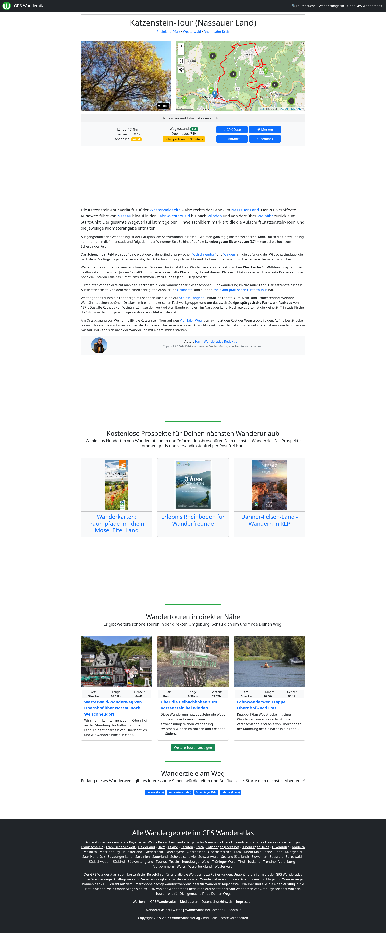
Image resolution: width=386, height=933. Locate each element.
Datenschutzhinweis (217, 901)
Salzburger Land (120, 856)
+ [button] (181, 46)
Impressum (245, 901)
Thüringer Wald (224, 861)
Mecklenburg (110, 852)
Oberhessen (196, 852)
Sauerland (160, 856)
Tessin (174, 861)
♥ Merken (265, 129)
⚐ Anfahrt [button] (232, 139)
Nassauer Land (245, 210)
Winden (214, 216)
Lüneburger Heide (255, 847)
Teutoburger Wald (195, 861)
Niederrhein (154, 852)
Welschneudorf (204, 254)
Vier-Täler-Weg (191, 320)
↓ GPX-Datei (232, 129)
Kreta (200, 847)
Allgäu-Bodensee (98, 842)
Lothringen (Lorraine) (222, 847)
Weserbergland (200, 866)
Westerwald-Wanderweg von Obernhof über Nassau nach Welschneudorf (113, 708)
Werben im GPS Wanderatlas (155, 901)
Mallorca (90, 852)
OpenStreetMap (288, 109)
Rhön (279, 852)
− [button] (181, 52)
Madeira (298, 847)
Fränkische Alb (92, 847)
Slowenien (259, 856)
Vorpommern (163, 866)
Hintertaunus (257, 290)
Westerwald (192, 31)
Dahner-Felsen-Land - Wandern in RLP (269, 520)
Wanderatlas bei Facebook (205, 909)
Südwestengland (140, 861)
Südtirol (119, 861)
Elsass (269, 842)
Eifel (225, 842)
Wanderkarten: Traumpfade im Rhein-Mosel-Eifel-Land (116, 523)
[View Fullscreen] (181, 61)
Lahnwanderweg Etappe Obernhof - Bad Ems (261, 705)
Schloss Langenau (192, 298)
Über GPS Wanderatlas (364, 6)
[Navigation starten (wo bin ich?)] (181, 70)
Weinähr (265, 216)
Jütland (172, 847)
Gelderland (146, 847)
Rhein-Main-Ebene (258, 852)
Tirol (241, 861)
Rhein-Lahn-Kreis (217, 31)
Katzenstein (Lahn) (180, 792)
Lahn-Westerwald (174, 216)
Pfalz (238, 852)
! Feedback (265, 139)
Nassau (124, 216)
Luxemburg (281, 847)
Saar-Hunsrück (93, 856)
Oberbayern (175, 852)
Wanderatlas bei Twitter (163, 909)
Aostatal (120, 842)
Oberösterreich (220, 852)
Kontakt (235, 909)
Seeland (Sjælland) (235, 856)
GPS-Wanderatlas (30, 5)
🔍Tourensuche (304, 6)
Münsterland (132, 852)
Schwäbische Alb (183, 856)
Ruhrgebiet (293, 852)
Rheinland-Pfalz (168, 31)
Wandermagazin (331, 6)
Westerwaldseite (165, 210)
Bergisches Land (170, 842)
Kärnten (187, 847)
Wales (181, 866)
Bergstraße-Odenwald (202, 842)
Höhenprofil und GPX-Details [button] (183, 139)
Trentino (269, 861)
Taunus (161, 861)
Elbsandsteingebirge (246, 842)
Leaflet (262, 109)
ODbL (300, 109)
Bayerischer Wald (142, 842)
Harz (161, 847)
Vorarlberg (286, 861)
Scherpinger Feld (206, 792)
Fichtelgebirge (288, 842)
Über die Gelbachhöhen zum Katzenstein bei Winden (189, 705)
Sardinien (142, 856)
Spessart (276, 856)
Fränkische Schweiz (121, 847)
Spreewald (294, 856)
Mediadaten (189, 901)
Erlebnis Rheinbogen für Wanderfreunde (193, 520)
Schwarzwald (208, 856)
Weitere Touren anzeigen (193, 747)
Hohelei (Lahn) (155, 792)
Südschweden (99, 861)
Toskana (254, 861)
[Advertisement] (193, 177)
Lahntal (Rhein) (230, 792)
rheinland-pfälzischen (229, 290)
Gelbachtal (185, 290)
